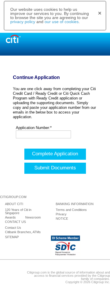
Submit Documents (55, 168)
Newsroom (33, 217)
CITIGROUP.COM (13, 197)
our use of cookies (62, 21)
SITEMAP (12, 237)
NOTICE (62, 218)
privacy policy (22, 21)
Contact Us (13, 227)
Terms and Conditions (71, 210)
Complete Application (55, 154)
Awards (10, 217)
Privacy (61, 214)
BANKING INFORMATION (75, 204)
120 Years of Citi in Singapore (18, 211)
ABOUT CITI (14, 204)
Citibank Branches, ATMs (23, 232)
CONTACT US (15, 221)
